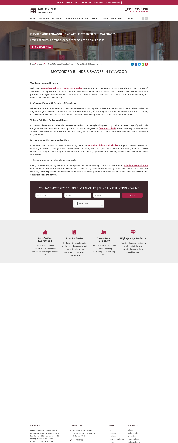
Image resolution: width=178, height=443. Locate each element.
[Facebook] (143, 18)
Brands (95, 18)
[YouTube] (146, 18)
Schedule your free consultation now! (107, 2)
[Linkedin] (132, 64)
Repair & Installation (77, 18)
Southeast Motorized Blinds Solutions (59, 64)
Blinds (130, 430)
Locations (116, 18)
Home (33, 18)
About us (44, 18)
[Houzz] (143, 64)
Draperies (131, 436)
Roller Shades (133, 433)
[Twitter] (139, 64)
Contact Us (131, 18)
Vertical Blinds (133, 439)
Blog (105, 18)
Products (57, 18)
